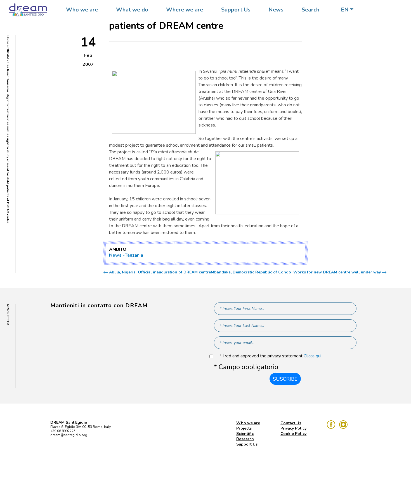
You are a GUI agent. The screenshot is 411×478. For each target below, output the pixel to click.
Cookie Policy (293, 433)
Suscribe (285, 379)
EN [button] (345, 9)
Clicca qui (312, 356)
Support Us (236, 9)
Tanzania (134, 255)
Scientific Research (245, 436)
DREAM (8, 53)
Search (310, 9)
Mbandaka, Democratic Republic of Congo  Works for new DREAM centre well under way (296, 272)
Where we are (184, 9)
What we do (132, 9)
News (276, 9)
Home (8, 40)
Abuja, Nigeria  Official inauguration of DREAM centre (160, 272)
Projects (244, 428)
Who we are (82, 9)
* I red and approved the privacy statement (270, 356)
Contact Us (290, 423)
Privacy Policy (293, 428)
